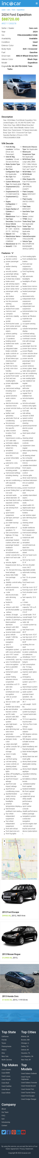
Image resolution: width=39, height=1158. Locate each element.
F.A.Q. (3, 1116)
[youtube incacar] (23, 1133)
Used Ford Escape (28, 1096)
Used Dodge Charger (28, 1099)
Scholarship (6, 1122)
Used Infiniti (6, 1093)
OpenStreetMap (32, 879)
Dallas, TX (24, 1046)
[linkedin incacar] (18, 1133)
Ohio (3, 1053)
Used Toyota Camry (28, 1093)
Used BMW (6, 1073)
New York (5, 1056)
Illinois (4, 1050)
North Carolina (7, 1060)
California (5, 1036)
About (4, 1109)
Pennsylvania (6, 1046)
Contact (4, 1125)
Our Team (5, 1112)
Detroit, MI (25, 1050)
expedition (21, 10)
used (3, 10)
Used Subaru (6, 1070)
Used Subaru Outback (29, 1073)
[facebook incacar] (8, 1133)
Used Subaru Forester (29, 1083)
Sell (3, 1119)
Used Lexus (6, 1076)
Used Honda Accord (28, 1086)
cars (8, 10)
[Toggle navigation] (36, 3)
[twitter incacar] (4, 1133)
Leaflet (24, 879)
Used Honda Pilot (27, 1089)
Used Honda (6, 1079)
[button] (19, 857)
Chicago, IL (25, 1043)
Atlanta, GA (25, 1036)
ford (13, 10)
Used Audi (5, 1083)
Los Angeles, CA (27, 1056)
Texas (4, 1043)
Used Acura (6, 1089)
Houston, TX (25, 1053)
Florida (4, 1040)
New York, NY (26, 1060)
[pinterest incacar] (14, 1133)
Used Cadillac (7, 1086)
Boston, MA (25, 1040)
